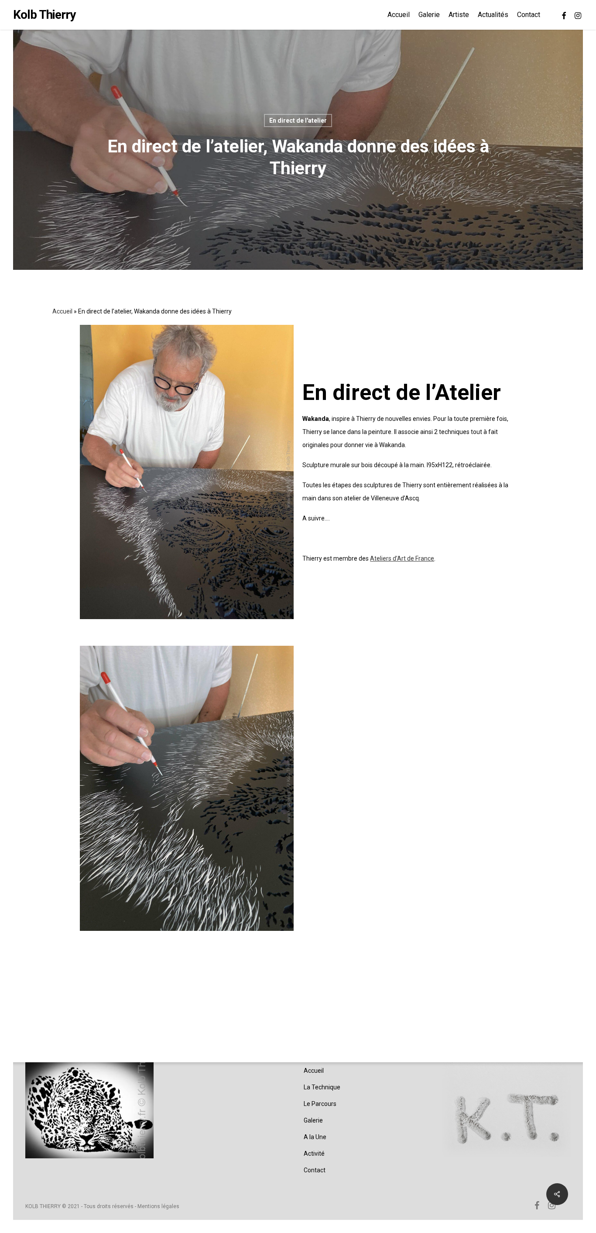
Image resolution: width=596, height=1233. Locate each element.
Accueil (62, 311)
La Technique (322, 1087)
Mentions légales (158, 1206)
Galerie (313, 1120)
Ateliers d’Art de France (402, 558)
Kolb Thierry (44, 15)
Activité (314, 1153)
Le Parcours (320, 1103)
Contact (314, 1170)
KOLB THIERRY (43, 1206)
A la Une (315, 1136)
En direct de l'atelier (298, 120)
